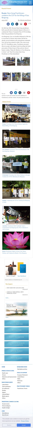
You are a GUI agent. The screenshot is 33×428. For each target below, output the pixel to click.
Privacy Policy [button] (25, 421)
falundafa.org (5, 413)
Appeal (4, 392)
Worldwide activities (22, 369)
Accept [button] (24, 425)
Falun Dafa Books (22, 276)
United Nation (20, 376)
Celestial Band (5, 394)
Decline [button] (9, 425)
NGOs (18, 378)
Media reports (5, 396)
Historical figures (6, 405)
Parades (4, 390)
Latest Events (5, 384)
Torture (4, 375)
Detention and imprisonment (9, 376)
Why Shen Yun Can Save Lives (15, 287)
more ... (7, 297)
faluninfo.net (5, 415)
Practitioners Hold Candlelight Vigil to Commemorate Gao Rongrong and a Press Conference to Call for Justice (15, 227)
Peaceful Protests (6, 8)
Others (3, 378)
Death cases (5, 373)
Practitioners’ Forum (22, 388)
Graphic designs (6, 407)
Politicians (19, 380)
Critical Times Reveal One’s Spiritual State (15, 292)
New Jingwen (9, 284)
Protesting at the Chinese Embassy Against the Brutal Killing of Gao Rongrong (14, 124)
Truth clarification (6, 386)
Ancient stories (5, 404)
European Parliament (22, 375)
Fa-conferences (5, 388)
